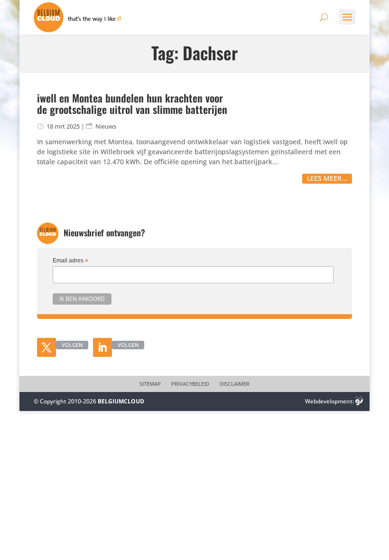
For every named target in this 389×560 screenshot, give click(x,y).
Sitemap (150, 384)
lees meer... (327, 178)
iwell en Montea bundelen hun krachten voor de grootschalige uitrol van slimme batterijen (132, 103)
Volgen (72, 344)
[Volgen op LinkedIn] (102, 347)
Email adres (70, 261)
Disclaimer (235, 384)
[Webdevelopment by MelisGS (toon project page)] (359, 401)
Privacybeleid (190, 384)
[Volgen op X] (46, 347)
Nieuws (105, 126)
